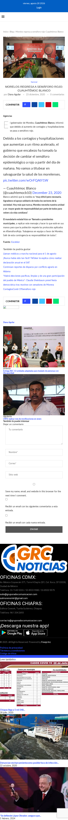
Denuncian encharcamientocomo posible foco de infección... (29, 763)
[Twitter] (31, 7)
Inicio (5, 32)
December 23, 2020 (46, 193)
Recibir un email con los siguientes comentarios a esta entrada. (31, 509)
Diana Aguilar (14, 95)
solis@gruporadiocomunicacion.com (18, 594)
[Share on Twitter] (41, 104)
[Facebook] (27, 7)
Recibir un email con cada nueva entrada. (25, 523)
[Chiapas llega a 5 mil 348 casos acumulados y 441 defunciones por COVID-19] (34, 684)
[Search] (64, 17)
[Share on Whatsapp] (55, 104)
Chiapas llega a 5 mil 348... (12, 710)
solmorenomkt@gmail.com (14, 598)
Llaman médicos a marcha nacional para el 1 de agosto (29, 254)
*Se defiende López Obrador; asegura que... (20, 816)
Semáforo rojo (29, 289)
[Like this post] (27, 104)
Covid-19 (17, 289)
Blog (12, 32)
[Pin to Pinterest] (48, 104)
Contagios (8, 289)
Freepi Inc (46, 642)
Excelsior (15, 242)
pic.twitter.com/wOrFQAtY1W (25, 180)
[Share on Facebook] (34, 104)
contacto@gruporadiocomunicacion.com (21, 620)
